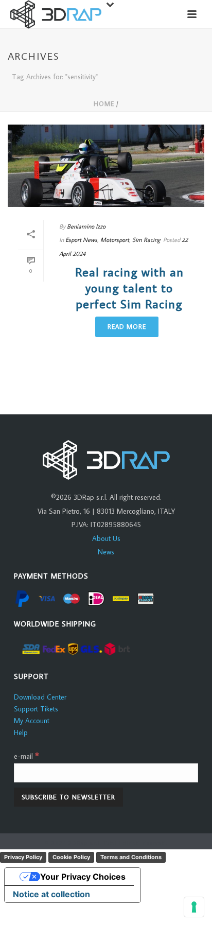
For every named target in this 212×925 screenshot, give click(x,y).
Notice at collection (51, 894)
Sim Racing (146, 239)
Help (21, 732)
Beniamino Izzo (86, 226)
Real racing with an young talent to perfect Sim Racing (129, 287)
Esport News (81, 239)
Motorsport (114, 239)
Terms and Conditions (131, 857)
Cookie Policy (71, 857)
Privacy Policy (23, 857)
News (106, 551)
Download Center (40, 697)
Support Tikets (36, 708)
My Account (31, 720)
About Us (106, 538)
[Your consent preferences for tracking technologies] (194, 907)
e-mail (26, 756)
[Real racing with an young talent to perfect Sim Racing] (106, 166)
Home (104, 104)
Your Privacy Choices (83, 876)
